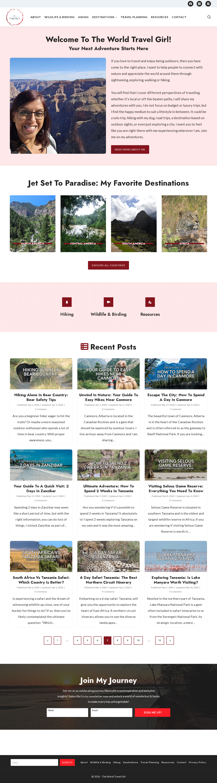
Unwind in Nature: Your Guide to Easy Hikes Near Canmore (108, 397)
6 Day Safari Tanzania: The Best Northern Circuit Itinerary (108, 580)
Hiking (83, 17)
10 (138, 640)
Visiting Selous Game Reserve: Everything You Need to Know (175, 488)
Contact (179, 17)
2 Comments (108, 409)
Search (67, 762)
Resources (159, 17)
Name (51, 710)
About (36, 17)
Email (95, 710)
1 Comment (41, 409)
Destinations (130, 762)
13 (159, 640)
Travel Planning (134, 17)
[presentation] (41, 373)
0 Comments (40, 591)
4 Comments (40, 500)
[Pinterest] (208, 4)
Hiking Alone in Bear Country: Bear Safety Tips (41, 397)
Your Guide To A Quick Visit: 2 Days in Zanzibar (41, 488)
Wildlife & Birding (59, 17)
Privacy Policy (197, 762)
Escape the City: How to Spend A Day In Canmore (175, 397)
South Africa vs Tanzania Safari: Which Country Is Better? (41, 580)
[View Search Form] (209, 17)
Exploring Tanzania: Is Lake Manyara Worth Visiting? (176, 580)
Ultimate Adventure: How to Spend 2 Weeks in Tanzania (108, 488)
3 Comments (175, 500)
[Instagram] (199, 4)
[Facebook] (190, 4)
